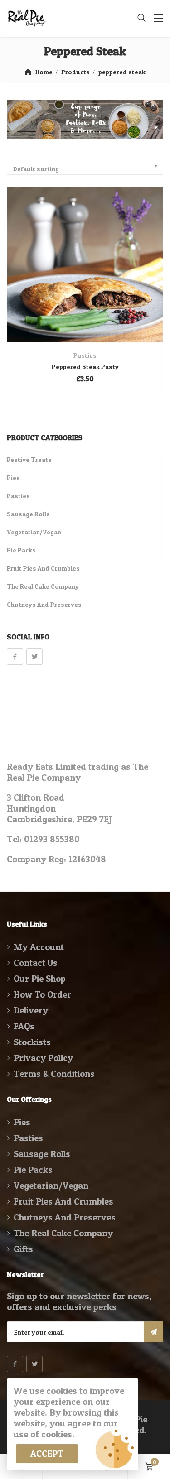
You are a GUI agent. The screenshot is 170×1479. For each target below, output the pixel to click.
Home (44, 72)
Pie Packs (21, 550)
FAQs (24, 1026)
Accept (46, 1453)
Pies (13, 477)
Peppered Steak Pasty (85, 366)
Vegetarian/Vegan (34, 532)
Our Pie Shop (40, 978)
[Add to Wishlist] (97, 280)
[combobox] (85, 166)
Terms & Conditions (54, 1073)
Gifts (23, 1249)
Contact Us (36, 962)
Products (75, 72)
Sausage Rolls (28, 514)
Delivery (31, 1010)
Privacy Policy (43, 1057)
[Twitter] (34, 656)
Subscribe (153, 1331)
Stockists (32, 1042)
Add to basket (73, 280)
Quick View (85, 320)
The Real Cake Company (43, 586)
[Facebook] (15, 656)
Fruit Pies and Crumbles (43, 568)
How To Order (42, 994)
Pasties (85, 355)
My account (39, 946)
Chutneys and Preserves (44, 604)
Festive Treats (29, 459)
